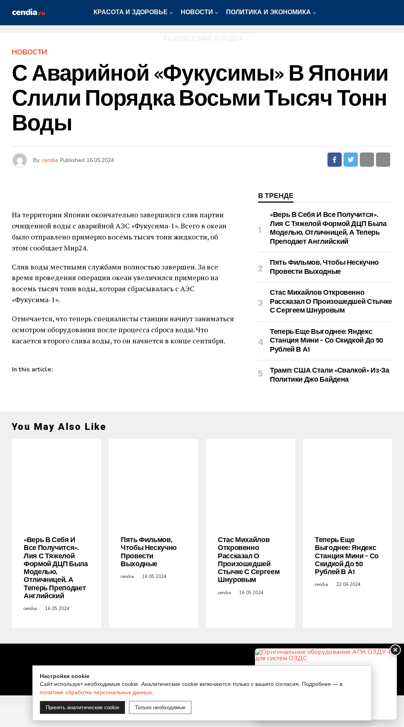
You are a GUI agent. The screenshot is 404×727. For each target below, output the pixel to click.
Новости (197, 12)
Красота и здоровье (131, 12)
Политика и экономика (268, 12)
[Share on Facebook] (334, 160)
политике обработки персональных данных (96, 692)
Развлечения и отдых (203, 39)
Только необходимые (160, 707)
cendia (49, 160)
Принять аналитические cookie (82, 707)
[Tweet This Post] (351, 160)
